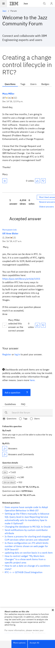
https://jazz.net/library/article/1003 (21, 278)
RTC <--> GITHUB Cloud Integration (23, 572)
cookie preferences (14, 633)
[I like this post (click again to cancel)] (37, 180)
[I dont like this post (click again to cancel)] (43, 180)
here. (32, 380)
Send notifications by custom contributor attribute (26, 531)
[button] (53, 610)
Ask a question (12, 392)
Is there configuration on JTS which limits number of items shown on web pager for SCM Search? (26, 546)
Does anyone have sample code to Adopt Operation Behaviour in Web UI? (26, 509)
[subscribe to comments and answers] (4, 454)
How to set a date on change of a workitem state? (27, 567)
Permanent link (9, 229)
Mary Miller (8, 93)
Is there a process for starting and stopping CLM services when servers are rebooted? (27, 538)
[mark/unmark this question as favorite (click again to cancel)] (4, 180)
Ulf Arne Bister (10, 233)
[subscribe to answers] (4, 448)
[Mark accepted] (4, 325)
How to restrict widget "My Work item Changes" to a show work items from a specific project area (25, 559)
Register (6, 354)
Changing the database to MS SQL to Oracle (28, 526)
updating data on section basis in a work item (29, 552)
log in (17, 354)
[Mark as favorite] (4, 180)
